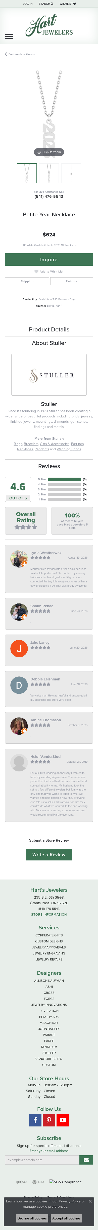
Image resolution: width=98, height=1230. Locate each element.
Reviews (49, 466)
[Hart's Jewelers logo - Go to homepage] (49, 25)
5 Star (42, 479)
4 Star (42, 484)
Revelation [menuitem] (49, 1010)
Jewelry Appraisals (49, 947)
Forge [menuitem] (49, 998)
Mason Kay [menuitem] (49, 1022)
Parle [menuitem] (49, 1040)
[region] (49, 114)
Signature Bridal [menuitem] (49, 1059)
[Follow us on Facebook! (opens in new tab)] (35, 1120)
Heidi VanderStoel (45, 756)
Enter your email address (49, 1151)
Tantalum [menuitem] (49, 1046)
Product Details (49, 329)
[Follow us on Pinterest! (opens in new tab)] (49, 1120)
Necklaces (25, 449)
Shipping (27, 281)
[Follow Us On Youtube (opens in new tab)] (63, 1120)
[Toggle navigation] (9, 36)
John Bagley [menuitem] (49, 1028)
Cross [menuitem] (49, 992)
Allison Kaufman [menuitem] (49, 980)
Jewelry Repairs (49, 959)
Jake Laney (40, 642)
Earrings (77, 444)
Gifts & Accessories (54, 444)
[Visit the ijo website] (21, 1182)
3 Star (42, 489)
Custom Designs (49, 941)
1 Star (42, 499)
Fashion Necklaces (22, 54)
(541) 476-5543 (49, 196)
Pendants (42, 449)
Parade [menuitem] (49, 1034)
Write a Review (48, 854)
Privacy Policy (70, 1201)
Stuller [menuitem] (49, 1052)
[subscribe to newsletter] (86, 1160)
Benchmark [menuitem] (49, 1016)
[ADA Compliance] (66, 1182)
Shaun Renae (41, 606)
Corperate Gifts (49, 935)
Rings (18, 444)
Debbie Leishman (45, 679)
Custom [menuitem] (49, 1065)
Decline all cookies (32, 1218)
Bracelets (31, 444)
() (85, 479)
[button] (27, 4)
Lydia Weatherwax (46, 553)
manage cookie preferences (45, 1206)
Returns (71, 281)
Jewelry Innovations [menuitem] (49, 1004)
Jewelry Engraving (49, 953)
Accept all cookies (66, 1218)
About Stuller (49, 342)
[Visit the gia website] (38, 1182)
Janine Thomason (45, 720)
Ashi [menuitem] (49, 986)
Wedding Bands (69, 449)
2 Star (42, 494)
